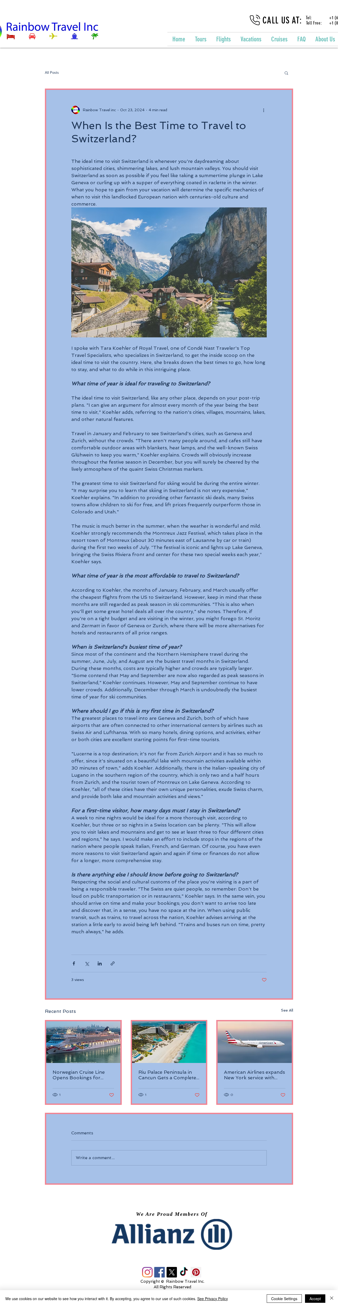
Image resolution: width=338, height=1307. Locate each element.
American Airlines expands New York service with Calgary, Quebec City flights (254, 1074)
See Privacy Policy (212, 1298)
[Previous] (34, 1234)
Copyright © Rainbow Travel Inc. (172, 1281)
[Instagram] (147, 1272)
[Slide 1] (164, 1238)
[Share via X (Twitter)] (86, 963)
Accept (315, 1298)
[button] (286, 73)
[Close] (331, 1298)
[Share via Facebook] (73, 963)
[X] (171, 1272)
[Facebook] (159, 1272)
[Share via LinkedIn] (99, 963)
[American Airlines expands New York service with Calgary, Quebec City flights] (255, 1042)
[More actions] (263, 110)
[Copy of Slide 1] (169, 1238)
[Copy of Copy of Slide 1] (174, 1238)
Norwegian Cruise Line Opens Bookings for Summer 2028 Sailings (79, 1074)
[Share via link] (112, 963)
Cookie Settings (284, 1298)
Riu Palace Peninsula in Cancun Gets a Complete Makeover (167, 1074)
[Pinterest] (196, 1272)
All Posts (52, 73)
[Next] (304, 1234)
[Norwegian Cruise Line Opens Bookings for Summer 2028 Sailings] (83, 1042)
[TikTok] (184, 1272)
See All (287, 1010)
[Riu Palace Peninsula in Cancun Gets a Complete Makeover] (169, 1042)
